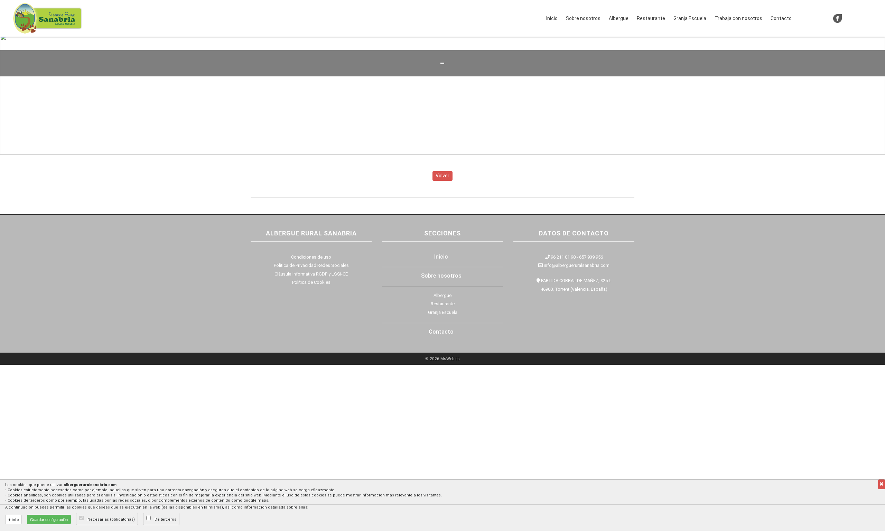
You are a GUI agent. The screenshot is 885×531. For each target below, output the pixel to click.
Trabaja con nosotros (738, 18)
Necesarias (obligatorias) (111, 519)
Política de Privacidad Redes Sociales (311, 265)
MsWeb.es (450, 358)
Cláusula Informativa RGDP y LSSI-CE (311, 274)
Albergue (618, 18)
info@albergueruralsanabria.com (576, 265)
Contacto (781, 18)
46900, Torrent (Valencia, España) (574, 289)
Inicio (553, 18)
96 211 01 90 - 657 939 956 (576, 257)
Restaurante (651, 18)
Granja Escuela (689, 18)
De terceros (165, 519)
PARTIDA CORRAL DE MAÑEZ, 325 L (575, 280)
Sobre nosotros (583, 18)
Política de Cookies (311, 282)
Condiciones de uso (311, 257)
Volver (442, 175)
